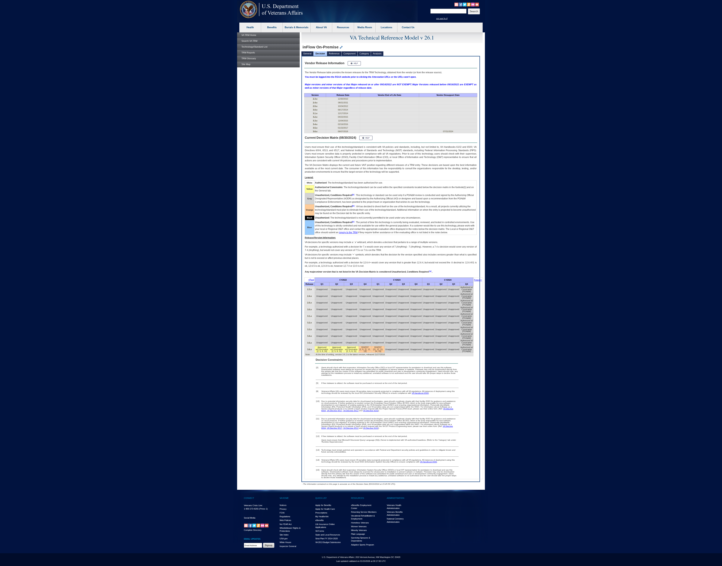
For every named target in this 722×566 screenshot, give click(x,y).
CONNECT (249, 498)
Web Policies (285, 520)
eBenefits (319, 520)
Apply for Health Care (325, 509)
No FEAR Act (286, 524)
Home (248, 35)
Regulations (285, 516)
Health (250, 27)
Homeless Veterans (360, 523)
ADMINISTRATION (395, 498)
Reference (334, 53)
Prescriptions (321, 513)
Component (350, 53)
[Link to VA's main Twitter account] (465, 4)
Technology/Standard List (254, 47)
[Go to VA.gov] (271, 9)
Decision (320, 53)
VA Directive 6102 (370, 411)
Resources (343, 27)
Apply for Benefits (323, 505)
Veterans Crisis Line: (253, 505)
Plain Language (358, 534)
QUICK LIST (321, 498)
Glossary (248, 58)
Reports (248, 52)
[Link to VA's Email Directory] (456, 4)
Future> (478, 280)
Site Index (284, 535)
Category (364, 53)
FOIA (282, 513)
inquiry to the (348, 232)
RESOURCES (357, 498)
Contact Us (408, 27)
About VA (321, 27)
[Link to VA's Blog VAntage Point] (469, 4)
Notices (283, 505)
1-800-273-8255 (251, 509)
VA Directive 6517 (334, 411)
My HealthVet (321, 516)
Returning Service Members (364, 512)
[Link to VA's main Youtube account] (477, 4)
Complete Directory (253, 530)
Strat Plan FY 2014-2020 (326, 538)
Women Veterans (359, 526)
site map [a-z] (441, 18)
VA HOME (284, 498)
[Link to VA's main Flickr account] (473, 4)
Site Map (245, 64)
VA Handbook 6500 (420, 393)
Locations (386, 27)
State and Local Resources (327, 535)
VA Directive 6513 (351, 411)
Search (249, 41)
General (307, 53)
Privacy (283, 509)
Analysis (377, 53)
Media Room (364, 27)
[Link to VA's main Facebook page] (460, 4)
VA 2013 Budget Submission (328, 542)
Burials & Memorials (296, 27)
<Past (311, 280)
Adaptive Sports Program (362, 545)
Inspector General (288, 546)
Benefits (272, 27)
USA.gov (284, 538)
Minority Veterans (359, 530)
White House (285, 542)
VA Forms (319, 531)
